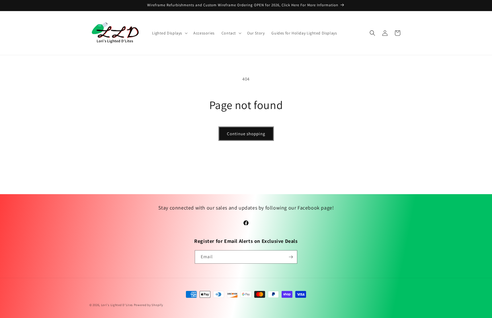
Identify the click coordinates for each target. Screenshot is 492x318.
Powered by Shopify (148, 305)
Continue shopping (246, 133)
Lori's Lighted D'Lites (117, 305)
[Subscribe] (290, 257)
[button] (169, 33)
